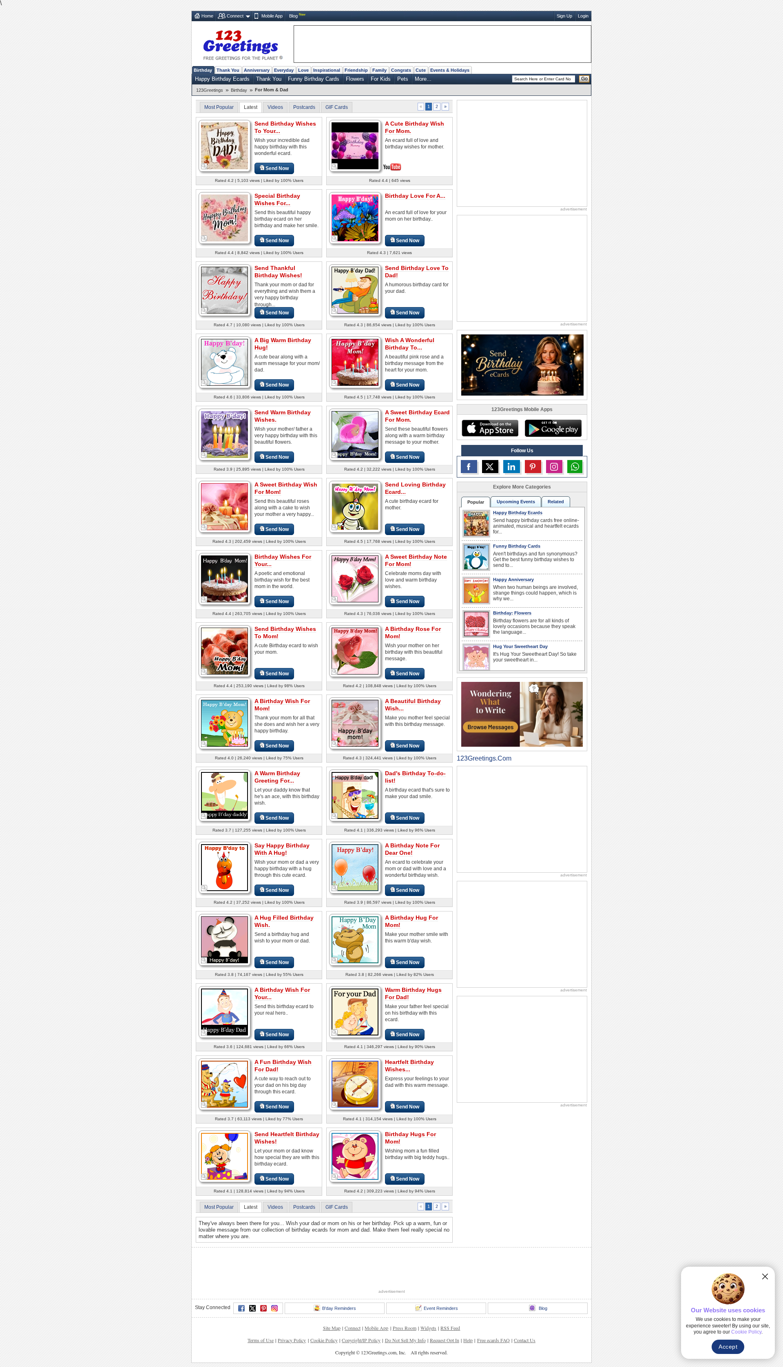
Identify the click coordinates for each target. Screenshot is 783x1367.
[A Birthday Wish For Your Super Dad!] (224, 1011)
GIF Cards (336, 107)
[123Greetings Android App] (553, 428)
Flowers (355, 79)
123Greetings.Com (484, 758)
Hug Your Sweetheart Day (520, 646)
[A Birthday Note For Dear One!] (355, 867)
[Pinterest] (263, 1308)
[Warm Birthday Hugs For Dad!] (355, 1011)
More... (423, 79)
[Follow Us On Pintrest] (533, 466)
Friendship (356, 70)
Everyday (284, 70)
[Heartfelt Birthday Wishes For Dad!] (355, 1083)
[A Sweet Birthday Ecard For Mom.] (355, 434)
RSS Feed (450, 1328)
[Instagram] (274, 1308)
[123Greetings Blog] (522, 713)
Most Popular (219, 107)
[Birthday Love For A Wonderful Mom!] (355, 217)
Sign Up (564, 15)
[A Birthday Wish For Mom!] (224, 722)
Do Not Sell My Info (405, 1340)
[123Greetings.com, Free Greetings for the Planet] (243, 43)
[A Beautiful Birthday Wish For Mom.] (355, 722)
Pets (402, 79)
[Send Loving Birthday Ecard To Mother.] (355, 506)
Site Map (332, 1328)
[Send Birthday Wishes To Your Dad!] (224, 145)
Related (556, 501)
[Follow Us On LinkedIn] (511, 466)
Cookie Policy (324, 1340)
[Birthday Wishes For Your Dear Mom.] (224, 578)
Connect (235, 15)
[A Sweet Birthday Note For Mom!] (355, 578)
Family (379, 70)
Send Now (277, 168)
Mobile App (272, 15)
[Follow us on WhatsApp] (574, 466)
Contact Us (524, 1340)
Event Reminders (441, 1308)
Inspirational (326, 70)
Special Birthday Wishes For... (277, 199)
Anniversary (257, 70)
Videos (275, 107)
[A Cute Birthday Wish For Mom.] (355, 145)
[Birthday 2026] (522, 364)
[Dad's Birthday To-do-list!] (355, 795)
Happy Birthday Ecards (222, 79)
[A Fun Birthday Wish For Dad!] (224, 1083)
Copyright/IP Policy (361, 1340)
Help (468, 1340)
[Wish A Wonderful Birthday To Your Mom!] (355, 361)
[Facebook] (241, 1308)
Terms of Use (261, 1340)
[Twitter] (252, 1308)
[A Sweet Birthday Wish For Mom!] (224, 506)
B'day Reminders (339, 1308)
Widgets (428, 1328)
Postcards (304, 107)
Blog (293, 15)
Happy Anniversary (513, 579)
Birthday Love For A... (415, 195)
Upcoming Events (516, 501)
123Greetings (209, 90)
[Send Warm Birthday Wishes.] (224, 434)
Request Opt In (444, 1340)
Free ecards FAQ (493, 1340)
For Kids (381, 79)
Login (583, 15)
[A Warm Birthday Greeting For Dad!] (224, 795)
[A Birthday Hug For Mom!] (355, 939)
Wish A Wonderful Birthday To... (409, 344)
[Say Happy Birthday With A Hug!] (224, 867)
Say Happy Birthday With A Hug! (282, 849)
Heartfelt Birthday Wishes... (409, 1066)
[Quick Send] (204, 166)
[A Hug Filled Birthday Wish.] (224, 939)
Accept (728, 1346)
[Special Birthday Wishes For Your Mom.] (224, 217)
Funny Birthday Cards (313, 79)
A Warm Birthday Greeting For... (277, 777)
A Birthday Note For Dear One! (412, 849)
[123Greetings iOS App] (489, 428)
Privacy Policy (292, 1340)
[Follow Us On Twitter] (490, 466)
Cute (421, 70)
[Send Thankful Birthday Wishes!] (224, 289)
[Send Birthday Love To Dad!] (355, 289)
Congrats (401, 70)
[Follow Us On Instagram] (554, 466)
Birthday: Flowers (512, 613)
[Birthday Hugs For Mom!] (355, 1155)
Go (584, 78)
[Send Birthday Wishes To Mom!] (224, 650)
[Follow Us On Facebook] (469, 466)
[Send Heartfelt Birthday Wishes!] (224, 1155)
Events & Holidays (449, 70)
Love (303, 70)
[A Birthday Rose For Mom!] (355, 650)
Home (207, 15)
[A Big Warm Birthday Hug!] (224, 361)
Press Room (404, 1328)
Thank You (228, 70)
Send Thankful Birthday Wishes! (278, 272)
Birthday (203, 70)
